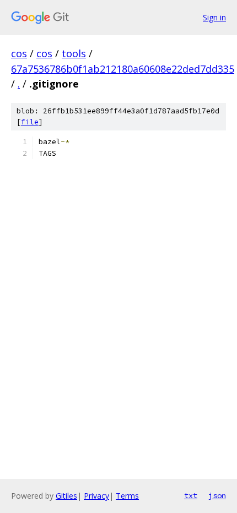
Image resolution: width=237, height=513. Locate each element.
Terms (127, 495)
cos (19, 53)
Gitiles (66, 495)
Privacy (96, 495)
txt (190, 495)
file (30, 122)
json (217, 495)
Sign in (214, 17)
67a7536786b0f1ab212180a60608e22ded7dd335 (122, 68)
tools (74, 53)
